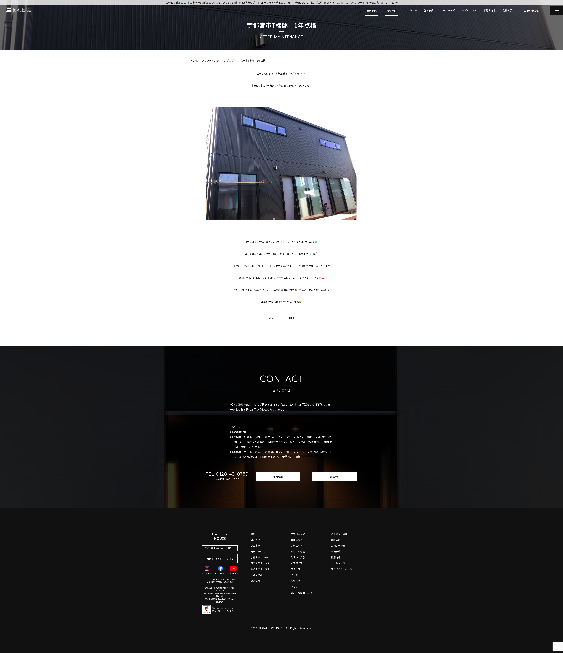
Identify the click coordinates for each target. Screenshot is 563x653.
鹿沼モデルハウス (260, 569)
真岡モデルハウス (260, 563)
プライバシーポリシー (343, 569)
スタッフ (295, 569)
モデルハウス (469, 10)
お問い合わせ (338, 545)
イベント (295, 575)
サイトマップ (338, 563)
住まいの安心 (298, 557)
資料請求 (372, 10)
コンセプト (411, 10)
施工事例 (429, 10)
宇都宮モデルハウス (261, 557)
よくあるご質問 (339, 534)
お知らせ (295, 581)
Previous (273, 318)
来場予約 (391, 10)
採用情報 (335, 557)
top (253, 534)
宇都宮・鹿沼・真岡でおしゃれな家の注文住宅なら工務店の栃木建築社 (220, 580)
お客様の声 (297, 563)
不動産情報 (489, 10)
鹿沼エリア (297, 545)
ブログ (294, 586)
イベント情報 (447, 10)
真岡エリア (297, 539)
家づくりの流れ (299, 551)
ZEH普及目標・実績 (301, 592)
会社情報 (507, 10)
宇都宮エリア (298, 534)
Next (292, 318)
